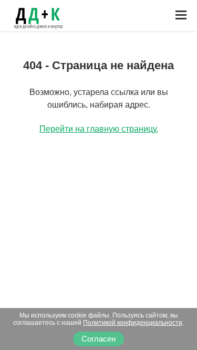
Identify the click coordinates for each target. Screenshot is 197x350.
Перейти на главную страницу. (98, 128)
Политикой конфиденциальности (132, 322)
